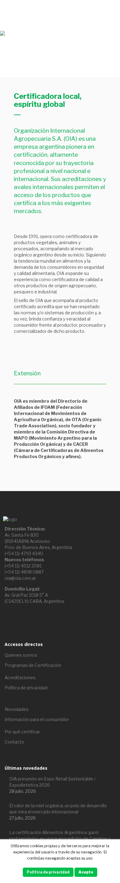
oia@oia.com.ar (20, 578)
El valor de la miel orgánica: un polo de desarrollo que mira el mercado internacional (58, 808)
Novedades (17, 709)
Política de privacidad (26, 687)
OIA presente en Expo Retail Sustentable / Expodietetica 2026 (52, 782)
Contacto (14, 741)
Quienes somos (21, 655)
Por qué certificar (22, 731)
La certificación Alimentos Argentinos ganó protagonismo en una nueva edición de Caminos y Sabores (59, 838)
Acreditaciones (20, 677)
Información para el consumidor (37, 719)
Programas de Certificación (33, 665)
